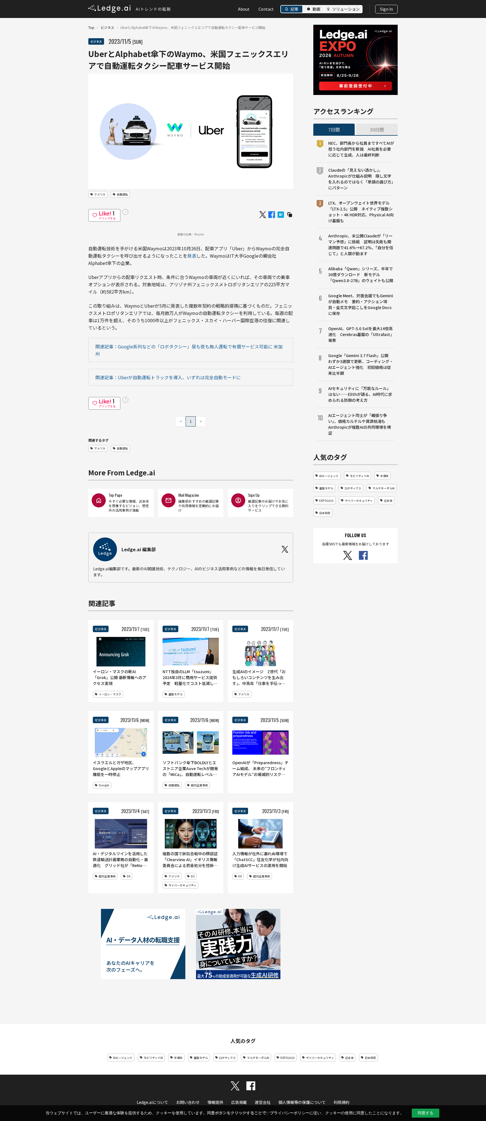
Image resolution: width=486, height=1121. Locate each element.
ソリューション (346, 9)
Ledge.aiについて (152, 1102)
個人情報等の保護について (302, 1102)
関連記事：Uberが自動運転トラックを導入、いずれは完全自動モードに (168, 377)
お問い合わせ (188, 1102)
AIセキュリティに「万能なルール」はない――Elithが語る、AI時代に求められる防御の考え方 (360, 394)
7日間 (334, 129)
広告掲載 (239, 1102)
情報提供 (215, 1102)
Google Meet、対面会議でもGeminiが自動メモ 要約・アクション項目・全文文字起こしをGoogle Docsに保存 (360, 304)
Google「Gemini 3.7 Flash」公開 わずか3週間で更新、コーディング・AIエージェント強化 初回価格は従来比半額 (360, 364)
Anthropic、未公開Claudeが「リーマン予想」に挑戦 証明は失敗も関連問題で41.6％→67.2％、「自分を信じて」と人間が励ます (360, 244)
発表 (191, 255)
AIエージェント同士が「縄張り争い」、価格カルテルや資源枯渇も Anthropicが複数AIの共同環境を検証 (359, 424)
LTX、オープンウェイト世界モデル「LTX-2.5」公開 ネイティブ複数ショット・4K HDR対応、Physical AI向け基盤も (361, 211)
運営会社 (263, 1102)
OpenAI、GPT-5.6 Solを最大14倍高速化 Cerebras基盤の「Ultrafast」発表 (361, 334)
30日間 (377, 129)
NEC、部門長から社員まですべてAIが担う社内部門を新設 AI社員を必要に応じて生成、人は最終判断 (361, 149)
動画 (316, 9)
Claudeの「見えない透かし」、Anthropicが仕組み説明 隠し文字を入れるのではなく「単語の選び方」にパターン (360, 178)
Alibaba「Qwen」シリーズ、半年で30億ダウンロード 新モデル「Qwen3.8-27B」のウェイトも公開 (360, 274)
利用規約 (341, 1102)
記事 (294, 9)
